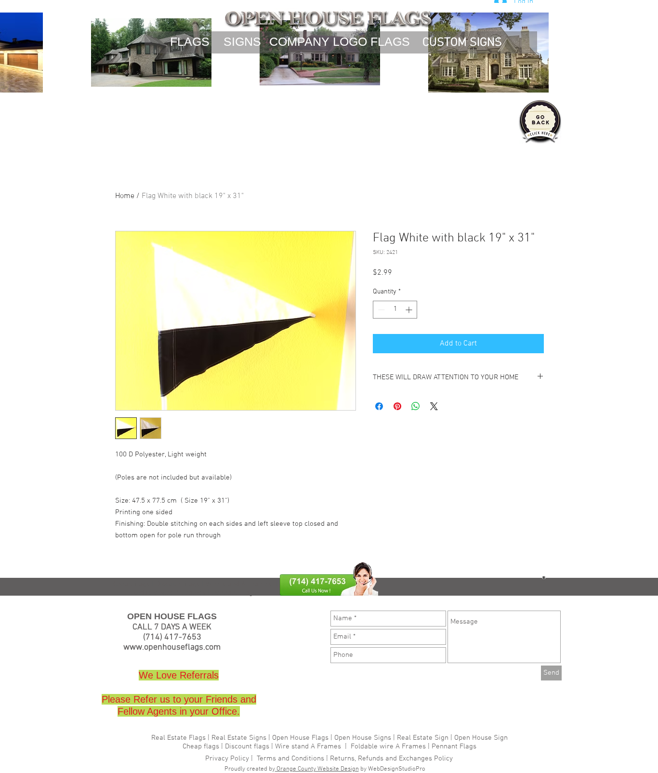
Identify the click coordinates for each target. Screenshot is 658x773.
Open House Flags (300, 737)
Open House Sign (481, 737)
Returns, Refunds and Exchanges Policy (391, 758)
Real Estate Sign (421, 737)
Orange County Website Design (317, 769)
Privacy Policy (228, 758)
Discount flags (247, 746)
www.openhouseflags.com (172, 647)
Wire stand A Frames (239, 584)
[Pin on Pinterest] (397, 406)
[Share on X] (434, 406)
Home (124, 196)
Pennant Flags (454, 746)
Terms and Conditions (290, 758)
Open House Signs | (364, 737)
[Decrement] (380, 309)
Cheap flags (202, 746)
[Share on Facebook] (379, 406)
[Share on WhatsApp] (415, 406)
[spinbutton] (395, 309)
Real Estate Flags (178, 737)
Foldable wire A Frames (388, 746)
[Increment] (410, 309)
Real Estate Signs (238, 737)
